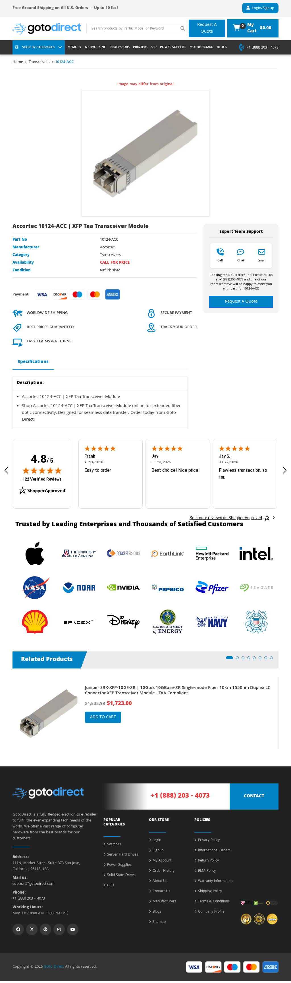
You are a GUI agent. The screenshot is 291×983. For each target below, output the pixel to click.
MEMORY (75, 47)
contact (254, 796)
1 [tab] (229, 659)
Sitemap (159, 922)
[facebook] (18, 929)
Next (283, 709)
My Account (162, 861)
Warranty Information (215, 881)
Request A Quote (207, 28)
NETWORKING (95, 47)
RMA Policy (207, 871)
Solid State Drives (121, 875)
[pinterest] (45, 929)
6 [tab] (262, 659)
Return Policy (208, 861)
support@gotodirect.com (34, 884)
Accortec (107, 247)
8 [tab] (273, 659)
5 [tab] (256, 659)
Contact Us (161, 891)
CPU (110, 885)
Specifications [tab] (33, 362)
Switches (114, 845)
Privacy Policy (209, 840)
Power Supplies (119, 865)
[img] (42, 470)
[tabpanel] (145, 713)
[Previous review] (6, 470)
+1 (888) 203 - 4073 (262, 48)
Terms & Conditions (214, 902)
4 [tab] (250, 659)
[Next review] (284, 470)
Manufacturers (164, 902)
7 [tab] (267, 659)
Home (18, 62)
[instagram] (59, 929)
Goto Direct (54, 967)
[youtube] (72, 929)
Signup (158, 851)
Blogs (157, 912)
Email (261, 260)
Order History (163, 871)
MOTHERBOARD (201, 47)
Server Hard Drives (122, 855)
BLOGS (222, 47)
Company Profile (211, 912)
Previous (8, 709)
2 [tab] (239, 659)
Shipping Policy (210, 891)
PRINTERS (140, 47)
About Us (160, 881)
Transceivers (39, 62)
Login (157, 840)
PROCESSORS (120, 47)
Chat (240, 260)
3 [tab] (245, 659)
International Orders (214, 851)
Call (220, 260)
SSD (154, 47)
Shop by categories (38, 47)
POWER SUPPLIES (173, 47)
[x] (32, 929)
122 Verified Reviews (42, 479)
